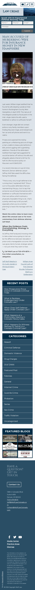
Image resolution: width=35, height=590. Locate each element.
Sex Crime (9, 410)
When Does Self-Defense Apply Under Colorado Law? (16, 309)
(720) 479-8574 (12, 500)
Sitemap (10, 547)
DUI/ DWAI (9, 365)
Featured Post (10, 370)
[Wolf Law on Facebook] (9, 537)
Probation (8, 398)
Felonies (8, 376)
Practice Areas (13, 544)
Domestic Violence (13, 353)
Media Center (13, 541)
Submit (27, 31)
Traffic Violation (11, 415)
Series (7, 404)
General (7, 382)
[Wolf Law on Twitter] (14, 537)
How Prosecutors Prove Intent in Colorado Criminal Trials (16, 291)
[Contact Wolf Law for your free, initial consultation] (23, 4)
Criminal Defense (12, 348)
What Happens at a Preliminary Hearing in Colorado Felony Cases (14, 317)
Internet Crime (11, 387)
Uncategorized (11, 421)
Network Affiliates (2, 577)
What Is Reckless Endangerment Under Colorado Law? (14, 300)
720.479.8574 (27, 4)
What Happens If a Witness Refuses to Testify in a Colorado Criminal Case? (16, 326)
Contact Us (14, 484)
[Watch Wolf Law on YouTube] (20, 537)
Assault (7, 342)
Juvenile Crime (11, 393)
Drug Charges (10, 359)
